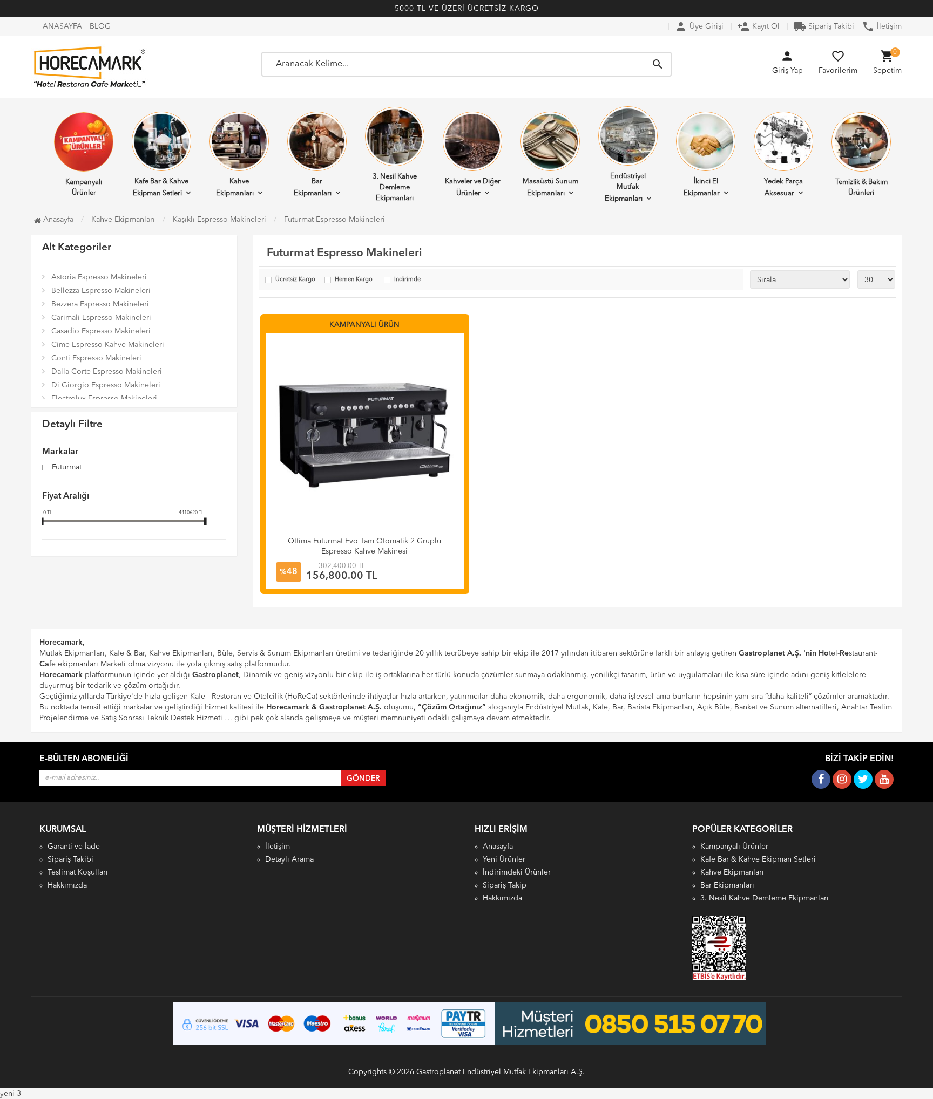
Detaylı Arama (289, 859)
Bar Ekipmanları (313, 187)
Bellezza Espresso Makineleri (101, 291)
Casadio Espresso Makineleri (101, 331)
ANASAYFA (62, 26)
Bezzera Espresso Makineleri (100, 304)
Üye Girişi (699, 26)
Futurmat (67, 468)
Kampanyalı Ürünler (83, 187)
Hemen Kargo (354, 280)
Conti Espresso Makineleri (96, 358)
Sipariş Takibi (823, 26)
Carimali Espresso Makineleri (101, 318)
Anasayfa (57, 219)
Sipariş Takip (504, 885)
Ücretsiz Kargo (295, 280)
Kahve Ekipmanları (235, 187)
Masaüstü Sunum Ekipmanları (550, 187)
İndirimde (407, 280)
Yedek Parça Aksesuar (783, 187)
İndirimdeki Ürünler (517, 872)
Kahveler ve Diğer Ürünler (473, 187)
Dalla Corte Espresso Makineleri (106, 372)
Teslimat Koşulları (78, 872)
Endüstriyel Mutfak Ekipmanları (625, 187)
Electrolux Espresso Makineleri (104, 398)
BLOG (100, 26)
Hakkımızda (67, 885)
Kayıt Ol (758, 26)
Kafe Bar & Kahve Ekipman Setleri (161, 187)
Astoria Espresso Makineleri (99, 277)
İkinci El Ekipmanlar (702, 187)
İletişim (882, 26)
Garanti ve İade (74, 846)
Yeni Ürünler (504, 859)
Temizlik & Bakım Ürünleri (861, 187)
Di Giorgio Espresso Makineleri (105, 385)
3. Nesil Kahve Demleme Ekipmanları (395, 187)
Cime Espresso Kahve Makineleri (107, 345)
